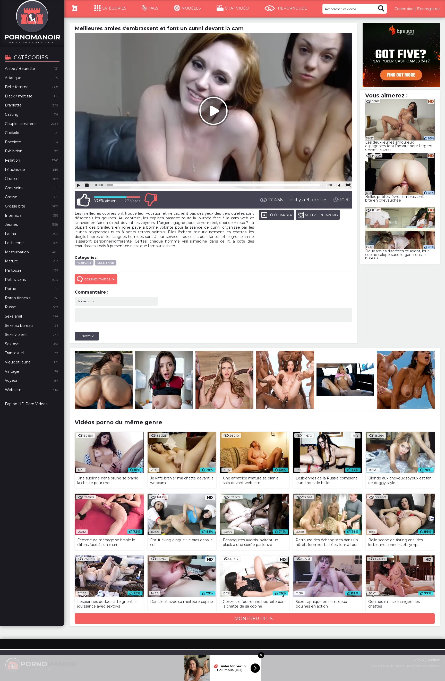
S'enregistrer (428, 8)
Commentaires (97, 279)
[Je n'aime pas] (150, 199)
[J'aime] (83, 199)
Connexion (404, 8)
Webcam (84, 262)
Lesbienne (105, 262)
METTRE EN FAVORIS (321, 215)
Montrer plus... (254, 618)
